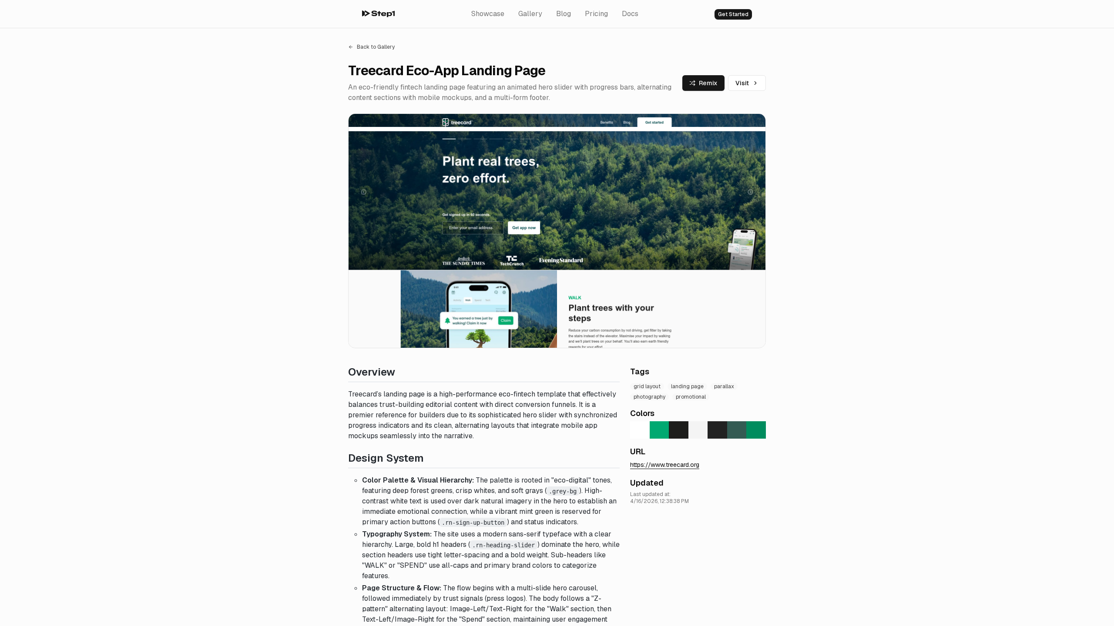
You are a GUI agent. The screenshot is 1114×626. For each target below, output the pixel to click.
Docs (630, 13)
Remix (708, 83)
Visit (742, 83)
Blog (563, 13)
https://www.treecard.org (664, 465)
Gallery (530, 13)
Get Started (733, 14)
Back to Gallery (376, 46)
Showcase (487, 13)
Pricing (596, 13)
